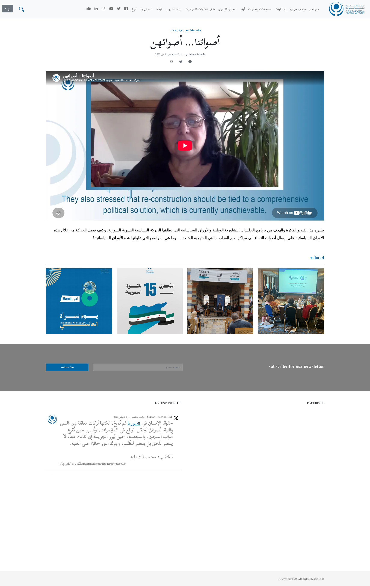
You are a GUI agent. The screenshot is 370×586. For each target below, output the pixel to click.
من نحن (314, 9)
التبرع (134, 9)
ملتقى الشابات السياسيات (200, 9)
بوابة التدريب (173, 9)
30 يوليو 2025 (120, 416)
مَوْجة (160, 9)
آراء (242, 9)
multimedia (193, 30)
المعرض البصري (227, 9)
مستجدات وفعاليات (260, 9)
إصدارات (280, 9)
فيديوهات (176, 30)
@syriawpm (138, 417)
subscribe (67, 367)
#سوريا (134, 423)
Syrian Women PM (159, 416)
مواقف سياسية (297, 9)
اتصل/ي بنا (146, 9)
